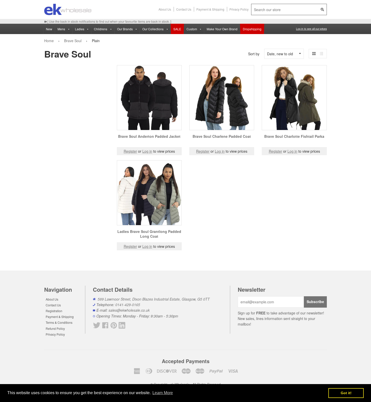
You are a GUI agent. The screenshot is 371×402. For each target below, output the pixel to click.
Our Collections (153, 29)
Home (49, 40)
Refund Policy (55, 328)
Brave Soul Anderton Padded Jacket (149, 136)
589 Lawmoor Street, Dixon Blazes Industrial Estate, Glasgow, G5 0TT (154, 299)
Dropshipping (252, 29)
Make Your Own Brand (222, 29)
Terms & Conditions (59, 322)
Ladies (80, 29)
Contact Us (183, 9)
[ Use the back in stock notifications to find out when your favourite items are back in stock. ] (109, 21)
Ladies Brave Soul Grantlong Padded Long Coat (149, 234)
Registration (54, 311)
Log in (147, 151)
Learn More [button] (162, 393)
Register (130, 151)
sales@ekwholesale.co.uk (129, 310)
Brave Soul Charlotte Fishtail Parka (294, 136)
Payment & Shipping (210, 9)
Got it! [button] (346, 393)
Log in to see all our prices (311, 29)
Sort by (253, 53)
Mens (62, 29)
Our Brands (125, 29)
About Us (164, 9)
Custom (192, 29)
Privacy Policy (239, 9)
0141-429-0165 (127, 304)
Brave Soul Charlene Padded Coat (222, 136)
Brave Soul (73, 40)
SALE (177, 29)
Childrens (101, 29)
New (49, 29)
